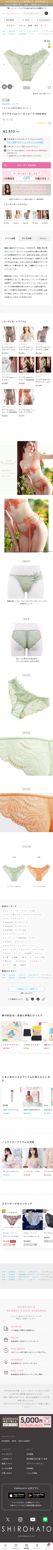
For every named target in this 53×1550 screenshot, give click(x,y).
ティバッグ (39, 949)
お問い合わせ (7, 1473)
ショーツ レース (11, 911)
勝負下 (24, 965)
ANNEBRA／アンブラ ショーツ (17, 926)
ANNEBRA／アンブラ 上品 (15, 930)
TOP (3, 31)
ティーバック (29, 946)
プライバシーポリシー (35, 1464)
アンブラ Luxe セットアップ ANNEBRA (26, 378)
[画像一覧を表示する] (4, 86)
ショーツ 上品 (29, 911)
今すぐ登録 (11, 142)
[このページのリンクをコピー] (43, 999)
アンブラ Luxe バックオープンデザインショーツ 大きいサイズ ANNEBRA (26, 411)
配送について (7, 1464)
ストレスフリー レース (14, 934)
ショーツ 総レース (12, 914)
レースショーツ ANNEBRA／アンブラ (20, 938)
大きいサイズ (23, 1277)
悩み (36, 25)
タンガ (7, 953)
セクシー (22, 1280)
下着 (7, 957)
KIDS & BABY (24, 1441)
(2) (50, 123)
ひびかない (22, 961)
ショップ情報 (31, 1473)
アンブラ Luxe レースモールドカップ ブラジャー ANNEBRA (26, 348)
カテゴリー (11, 25)
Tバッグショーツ (12, 946)
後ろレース (27, 957)
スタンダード (33, 31)
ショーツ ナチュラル (33, 914)
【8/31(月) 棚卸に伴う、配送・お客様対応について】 (26, 5)
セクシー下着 (10, 965)
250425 (8, 942)
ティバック (25, 949)
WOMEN (12, 31)
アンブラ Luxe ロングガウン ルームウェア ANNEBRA (43, 380)
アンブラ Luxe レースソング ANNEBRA (9, 411)
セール (43, 25)
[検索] (46, 13)
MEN (14, 1441)
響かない (8, 961)
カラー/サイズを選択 (26, 165)
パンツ (40, 953)
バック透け (41, 957)
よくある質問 (7, 1468)
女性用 (29, 953)
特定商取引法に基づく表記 (36, 1459)
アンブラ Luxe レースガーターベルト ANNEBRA (9, 348)
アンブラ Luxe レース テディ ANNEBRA (9, 378)
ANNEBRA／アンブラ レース (16, 922)
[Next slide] (49, 64)
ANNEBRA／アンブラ (26, 34)
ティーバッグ (10, 949)
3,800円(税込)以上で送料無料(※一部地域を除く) (26, 1)
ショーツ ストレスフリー (15, 918)
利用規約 (29, 1468)
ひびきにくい (37, 961)
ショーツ (22, 31)
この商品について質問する (26, 989)
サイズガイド (7, 1454)
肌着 (15, 957)
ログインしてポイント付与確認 (31, 142)
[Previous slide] (4, 64)
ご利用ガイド (7, 1459)
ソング (18, 953)
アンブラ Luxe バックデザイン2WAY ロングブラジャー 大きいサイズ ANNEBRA (43, 348)
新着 (30, 25)
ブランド (22, 25)
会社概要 (29, 1454)
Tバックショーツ (24, 942)
